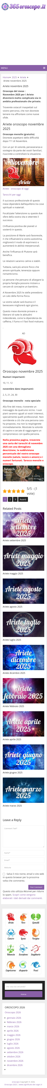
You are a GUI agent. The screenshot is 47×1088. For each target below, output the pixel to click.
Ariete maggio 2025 (13, 573)
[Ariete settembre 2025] (23, 525)
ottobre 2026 (13, 1056)
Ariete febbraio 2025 (13, 706)
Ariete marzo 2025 (12, 805)
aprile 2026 (13, 1030)
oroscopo (16, 1082)
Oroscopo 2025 (10, 1084)
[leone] (23, 939)
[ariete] (11, 923)
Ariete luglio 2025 (12, 639)
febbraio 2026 (14, 1022)
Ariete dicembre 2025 (14, 672)
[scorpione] (23, 955)
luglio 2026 (12, 1043)
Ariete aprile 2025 (12, 739)
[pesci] (35, 971)
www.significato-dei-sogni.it (30, 1084)
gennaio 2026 (14, 1017)
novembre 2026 (15, 1060)
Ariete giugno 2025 (12, 772)
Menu (4, 67)
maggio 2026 (13, 1035)
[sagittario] (35, 955)
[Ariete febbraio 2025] (23, 690)
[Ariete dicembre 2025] (23, 657)
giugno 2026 (13, 1039)
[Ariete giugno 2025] (23, 757)
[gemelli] (35, 923)
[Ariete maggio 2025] (23, 558)
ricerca (23, 994)
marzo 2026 (13, 1026)
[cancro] (11, 939)
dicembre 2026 (15, 1065)
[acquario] (23, 971)
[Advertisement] (23, 40)
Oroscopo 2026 (13, 1012)
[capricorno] (11, 971)
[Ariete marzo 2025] (23, 790)
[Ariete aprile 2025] (23, 724)
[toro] (23, 923)
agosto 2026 (13, 1047)
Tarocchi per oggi (12, 194)
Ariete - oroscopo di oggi (16, 188)
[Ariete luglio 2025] (23, 624)
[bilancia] (11, 955)
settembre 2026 (15, 1052)
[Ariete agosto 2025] (23, 591)
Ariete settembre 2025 (14, 540)
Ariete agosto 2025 (12, 606)
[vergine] (35, 939)
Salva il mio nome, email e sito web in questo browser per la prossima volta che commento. (23, 877)
